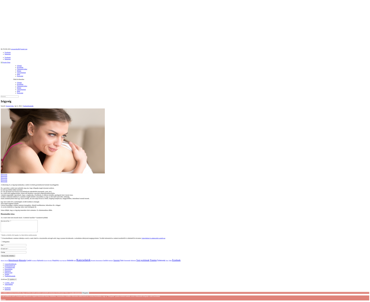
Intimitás (70, 260)
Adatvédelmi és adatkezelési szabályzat (153, 238)
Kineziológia (8, 269)
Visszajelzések (21, 72)
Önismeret (8, 271)
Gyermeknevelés (10, 267)
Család (28, 260)
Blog (18, 74)
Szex (122, 260)
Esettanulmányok (10, 265)
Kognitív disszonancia (97, 260)
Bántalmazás (13, 260)
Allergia (2, 260)
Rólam (19, 71)
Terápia (7, 274)
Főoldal (19, 66)
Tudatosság (161, 260)
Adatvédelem (9, 284)
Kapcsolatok (83, 259)
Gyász (60, 260)
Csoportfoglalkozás (10, 264)
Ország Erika (10, 106)
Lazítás (105, 260)
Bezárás (3, 299)
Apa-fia (6, 260)
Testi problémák (142, 260)
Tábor (167, 260)
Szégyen (133, 260)
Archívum (4, 279)
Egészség (40, 260)
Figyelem (50, 260)
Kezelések (20, 67)
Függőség (55, 260)
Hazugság (64, 260)
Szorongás (127, 260)
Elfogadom (85, 293)
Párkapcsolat (8, 272)
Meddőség (110, 260)
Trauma (153, 260)
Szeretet (116, 260)
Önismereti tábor (22, 69)
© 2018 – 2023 (9, 283)
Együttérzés (34, 260)
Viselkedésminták (28, 106)
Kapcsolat (20, 76)
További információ (75, 293)
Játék (75, 260)
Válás (170, 260)
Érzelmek (176, 260)
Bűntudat (22, 260)
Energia (45, 260)
